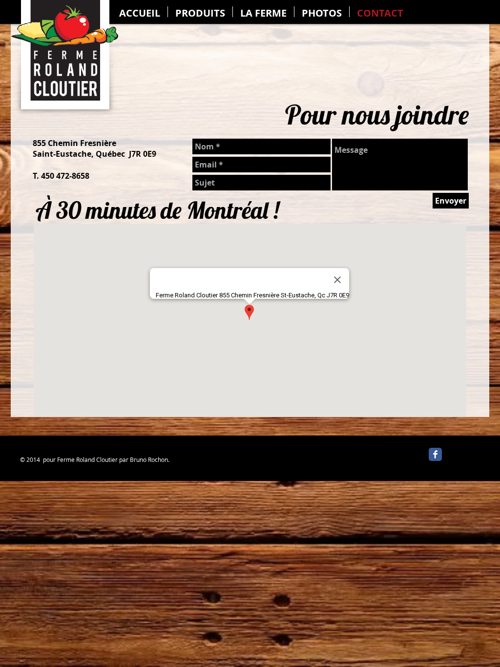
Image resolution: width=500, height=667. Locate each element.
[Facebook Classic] (435, 454)
